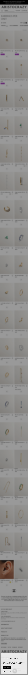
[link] (7, 667)
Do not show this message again (11, 671)
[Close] (25, 655)
